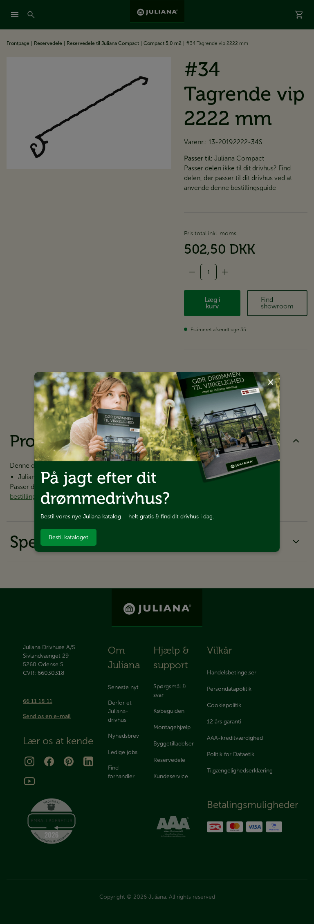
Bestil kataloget (68, 537)
